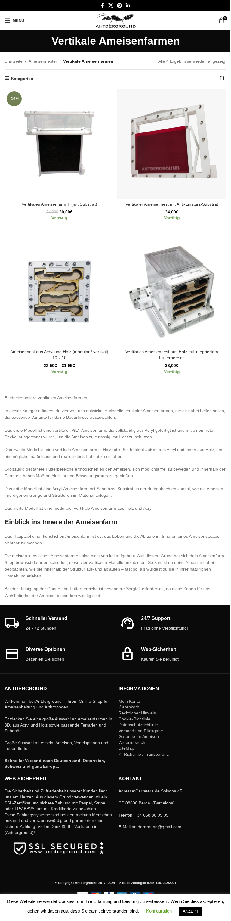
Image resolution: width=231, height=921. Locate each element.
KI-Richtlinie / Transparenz (144, 754)
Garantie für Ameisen (139, 736)
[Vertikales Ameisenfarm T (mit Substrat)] (59, 144)
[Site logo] (116, 20)
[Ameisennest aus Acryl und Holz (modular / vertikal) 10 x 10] (59, 291)
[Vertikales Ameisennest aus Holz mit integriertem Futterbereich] (171, 291)
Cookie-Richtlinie (134, 719)
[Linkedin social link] (128, 5)
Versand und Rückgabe (141, 730)
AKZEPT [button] (191, 911)
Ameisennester (43, 61)
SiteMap (126, 748)
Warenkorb (129, 707)
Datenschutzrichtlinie (138, 724)
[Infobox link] (58, 623)
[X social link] (110, 5)
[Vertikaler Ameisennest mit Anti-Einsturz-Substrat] (171, 144)
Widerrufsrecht (132, 742)
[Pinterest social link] (119, 5)
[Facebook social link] (102, 5)
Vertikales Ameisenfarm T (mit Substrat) (59, 204)
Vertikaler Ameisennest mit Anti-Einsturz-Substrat (171, 204)
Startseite (14, 61)
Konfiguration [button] (159, 910)
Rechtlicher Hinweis (137, 713)
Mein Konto (129, 701)
